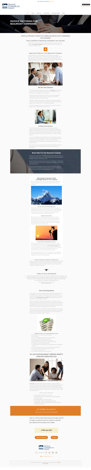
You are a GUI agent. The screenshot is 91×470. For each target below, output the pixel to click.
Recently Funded (56, 13)
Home (27, 13)
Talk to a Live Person (41, 437)
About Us (39, 13)
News (63, 13)
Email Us (54, 437)
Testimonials (46, 13)
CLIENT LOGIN (86, 4)
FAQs (33, 13)
